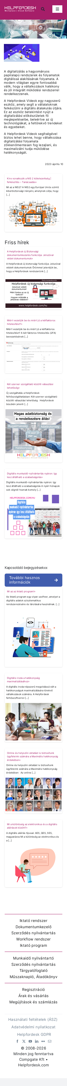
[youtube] (30, 1041)
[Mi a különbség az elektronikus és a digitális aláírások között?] (33, 865)
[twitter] (24, 1041)
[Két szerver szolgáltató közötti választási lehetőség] (33, 434)
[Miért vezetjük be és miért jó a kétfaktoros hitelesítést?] (33, 356)
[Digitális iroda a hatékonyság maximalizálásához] (33, 721)
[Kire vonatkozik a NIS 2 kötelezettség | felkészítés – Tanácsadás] (33, 214)
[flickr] (43, 1041)
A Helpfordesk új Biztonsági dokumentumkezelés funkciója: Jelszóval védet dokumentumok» (30, 255)
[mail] (49, 1041)
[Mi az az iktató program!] (33, 637)
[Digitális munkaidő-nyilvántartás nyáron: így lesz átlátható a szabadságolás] (33, 515)
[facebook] (17, 1041)
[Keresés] (44, 9)
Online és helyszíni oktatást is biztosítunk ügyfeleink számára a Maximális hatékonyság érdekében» (32, 756)
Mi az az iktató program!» (21, 591)
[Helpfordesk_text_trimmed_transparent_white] (20, 7)
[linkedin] (36, 1041)
